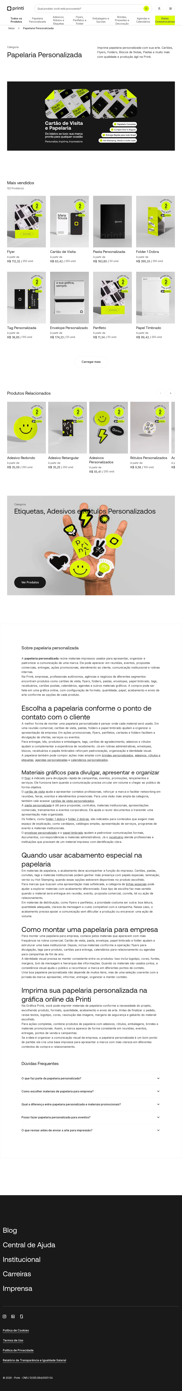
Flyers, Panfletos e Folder (79, 20)
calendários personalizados (89, 760)
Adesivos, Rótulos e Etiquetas (58, 20)
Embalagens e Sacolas (101, 20)
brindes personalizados (117, 755)
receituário (116, 837)
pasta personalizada (38, 805)
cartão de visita (35, 791)
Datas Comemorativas (165, 20)
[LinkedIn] (13, 1316)
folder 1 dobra (55, 819)
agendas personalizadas (51, 760)
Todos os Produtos (16, 20)
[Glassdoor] (21, 1316)
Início (12, 28)
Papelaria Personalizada (37, 20)
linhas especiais (136, 884)
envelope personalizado (41, 832)
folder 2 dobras (78, 819)
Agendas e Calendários (143, 20)
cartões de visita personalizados (72, 801)
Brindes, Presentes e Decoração (122, 20)
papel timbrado (73, 832)
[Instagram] (4, 1316)
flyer (28, 778)
